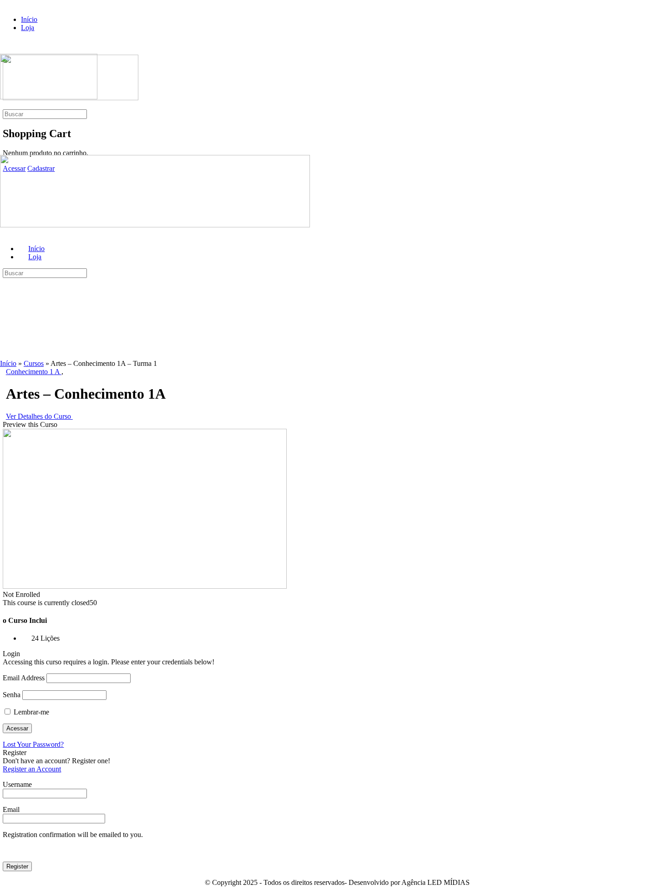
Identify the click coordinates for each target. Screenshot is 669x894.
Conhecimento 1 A (33, 371)
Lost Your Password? (33, 744)
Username (17, 784)
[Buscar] (5, 105)
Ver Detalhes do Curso (39, 416)
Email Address (24, 678)
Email (11, 809)
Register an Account (32, 769)
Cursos (34, 363)
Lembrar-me (30, 712)
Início (8, 363)
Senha (11, 695)
